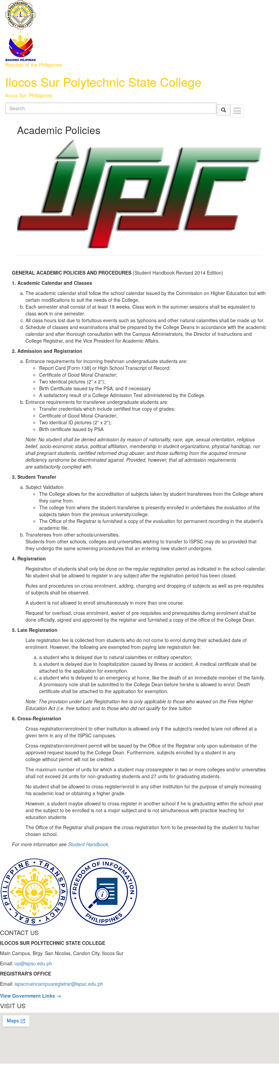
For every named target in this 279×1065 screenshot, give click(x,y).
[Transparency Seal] (34, 891)
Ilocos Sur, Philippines (28, 95)
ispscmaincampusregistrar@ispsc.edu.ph (59, 983)
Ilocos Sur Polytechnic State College (103, 81)
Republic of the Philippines (33, 64)
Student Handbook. (89, 844)
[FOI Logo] (103, 891)
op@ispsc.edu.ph (33, 963)
